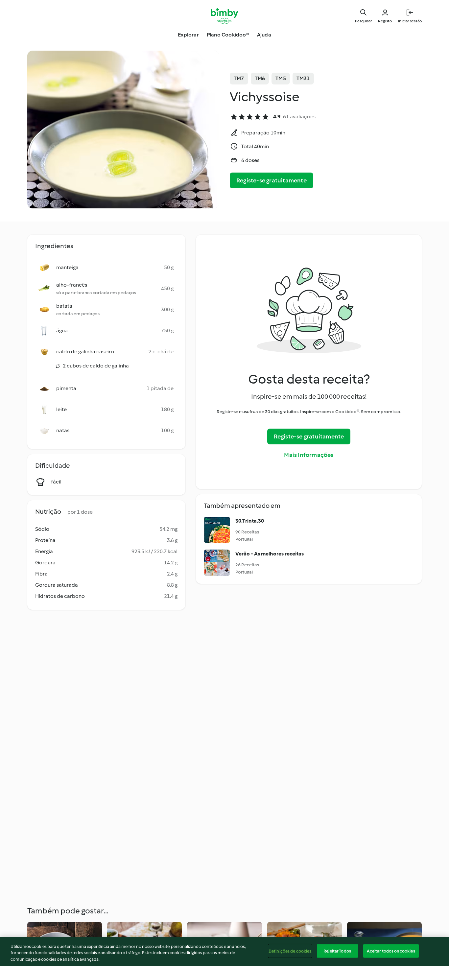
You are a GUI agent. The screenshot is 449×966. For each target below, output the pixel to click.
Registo (385, 21)
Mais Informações (308, 455)
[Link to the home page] (224, 16)
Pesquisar (363, 21)
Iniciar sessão (410, 21)
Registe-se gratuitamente (271, 180)
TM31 (303, 78)
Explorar (188, 35)
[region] (224, 951)
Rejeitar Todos (337, 950)
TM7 (239, 78)
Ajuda (264, 35)
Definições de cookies (290, 950)
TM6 (260, 78)
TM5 (280, 78)
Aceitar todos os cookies (391, 950)
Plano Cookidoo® (228, 35)
